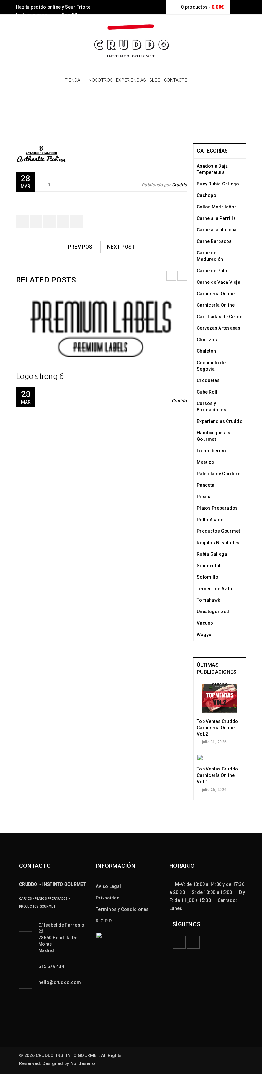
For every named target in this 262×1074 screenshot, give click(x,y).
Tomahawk (208, 600)
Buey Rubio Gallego (218, 183)
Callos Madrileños (217, 206)
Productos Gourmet (218, 531)
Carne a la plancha (217, 229)
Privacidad (108, 897)
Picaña (204, 496)
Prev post (82, 247)
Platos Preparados (217, 508)
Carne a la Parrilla (216, 218)
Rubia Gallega (212, 554)
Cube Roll (207, 391)
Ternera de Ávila (214, 588)
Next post (121, 247)
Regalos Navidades (218, 542)
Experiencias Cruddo (220, 421)
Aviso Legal (108, 886)
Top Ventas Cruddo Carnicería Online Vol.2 (217, 728)
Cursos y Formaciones (211, 406)
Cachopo (206, 195)
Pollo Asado (210, 519)
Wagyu (204, 634)
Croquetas (208, 380)
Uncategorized (213, 611)
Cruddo (179, 184)
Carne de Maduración (210, 256)
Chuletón (206, 351)
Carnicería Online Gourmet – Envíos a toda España (97, 123)
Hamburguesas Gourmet (213, 436)
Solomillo (207, 577)
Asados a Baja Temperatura (212, 169)
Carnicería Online (216, 305)
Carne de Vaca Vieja (218, 282)
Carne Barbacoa (214, 241)
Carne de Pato (212, 270)
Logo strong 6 (40, 376)
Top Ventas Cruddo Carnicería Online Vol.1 (217, 775)
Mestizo (205, 462)
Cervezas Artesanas (219, 328)
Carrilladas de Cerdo (220, 316)
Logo (174, 123)
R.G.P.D (104, 920)
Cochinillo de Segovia (211, 366)
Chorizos (207, 339)
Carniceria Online (216, 293)
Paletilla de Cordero (219, 473)
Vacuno (205, 623)
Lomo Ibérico (211, 450)
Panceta (205, 485)
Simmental (208, 565)
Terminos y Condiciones (122, 909)
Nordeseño (82, 1063)
